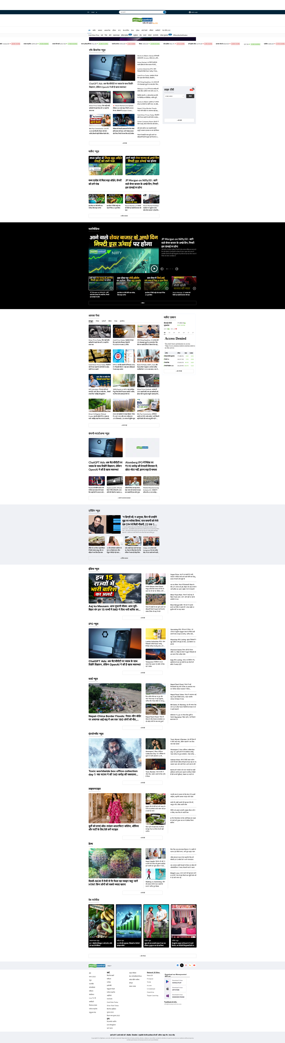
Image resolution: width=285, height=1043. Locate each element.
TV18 (149, 982)
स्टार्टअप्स (109, 999)
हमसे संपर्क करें (121, 1035)
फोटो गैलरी (144, 30)
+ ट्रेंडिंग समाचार (124, 558)
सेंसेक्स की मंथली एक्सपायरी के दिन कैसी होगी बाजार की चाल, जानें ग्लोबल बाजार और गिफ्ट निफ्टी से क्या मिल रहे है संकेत (123, 131)
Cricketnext (151, 989)
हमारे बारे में (113, 1035)
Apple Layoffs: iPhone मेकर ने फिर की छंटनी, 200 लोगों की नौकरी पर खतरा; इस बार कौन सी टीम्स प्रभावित (114, 490)
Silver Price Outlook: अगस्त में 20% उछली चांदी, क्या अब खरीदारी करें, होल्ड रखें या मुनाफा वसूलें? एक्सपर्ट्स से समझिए (148, 391)
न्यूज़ (90, 980)
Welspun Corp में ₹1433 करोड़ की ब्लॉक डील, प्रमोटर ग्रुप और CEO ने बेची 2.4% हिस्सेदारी (147, 90)
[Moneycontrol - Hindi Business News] (142, 21)
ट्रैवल (137, 30)
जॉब (140, 35)
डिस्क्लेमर (134, 1035)
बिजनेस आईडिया (111, 1009)
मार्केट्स (91, 991)
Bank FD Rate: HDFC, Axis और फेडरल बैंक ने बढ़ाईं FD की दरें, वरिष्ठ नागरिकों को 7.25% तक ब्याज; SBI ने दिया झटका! (147, 367)
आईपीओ (109, 995)
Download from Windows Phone (175, 995)
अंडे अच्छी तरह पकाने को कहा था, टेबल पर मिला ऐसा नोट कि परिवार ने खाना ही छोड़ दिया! (133, 550)
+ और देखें (179, 120)
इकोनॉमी (109, 985)
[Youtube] (194, 965)
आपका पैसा (107, 30)
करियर (160, 1035)
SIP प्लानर (110, 1028)
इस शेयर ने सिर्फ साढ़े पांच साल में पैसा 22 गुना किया (113, 207)
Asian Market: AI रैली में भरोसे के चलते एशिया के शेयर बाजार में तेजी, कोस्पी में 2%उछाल (147, 63)
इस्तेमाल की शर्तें (152, 1035)
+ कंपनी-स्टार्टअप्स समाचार (124, 498)
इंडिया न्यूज (94, 568)
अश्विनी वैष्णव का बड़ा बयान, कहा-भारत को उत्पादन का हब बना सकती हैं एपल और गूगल (133, 490)
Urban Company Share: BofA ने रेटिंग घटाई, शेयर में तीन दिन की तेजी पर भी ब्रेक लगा (148, 123)
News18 (150, 975)
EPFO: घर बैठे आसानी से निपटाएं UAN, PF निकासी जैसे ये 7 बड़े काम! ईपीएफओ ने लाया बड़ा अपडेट (124, 367)
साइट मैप (165, 1035)
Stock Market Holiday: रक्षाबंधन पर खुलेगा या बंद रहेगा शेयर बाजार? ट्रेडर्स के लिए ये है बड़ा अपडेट (151, 208)
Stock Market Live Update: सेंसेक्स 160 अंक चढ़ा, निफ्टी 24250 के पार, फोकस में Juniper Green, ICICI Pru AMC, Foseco (123, 108)
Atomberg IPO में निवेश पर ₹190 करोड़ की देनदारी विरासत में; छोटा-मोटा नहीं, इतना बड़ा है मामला (141, 466)
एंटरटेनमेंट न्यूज (96, 733)
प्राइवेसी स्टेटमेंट (143, 1035)
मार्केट (94, 30)
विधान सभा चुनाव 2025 (113, 1015)
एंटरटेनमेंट (155, 35)
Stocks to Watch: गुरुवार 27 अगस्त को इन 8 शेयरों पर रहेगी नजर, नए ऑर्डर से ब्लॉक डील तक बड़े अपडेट (148, 103)
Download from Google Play (175, 981)
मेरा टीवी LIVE (166, 30)
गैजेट (106, 35)
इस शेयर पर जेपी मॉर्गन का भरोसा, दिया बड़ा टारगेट (96, 207)
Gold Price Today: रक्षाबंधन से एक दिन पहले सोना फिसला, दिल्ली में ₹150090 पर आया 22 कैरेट (147, 76)
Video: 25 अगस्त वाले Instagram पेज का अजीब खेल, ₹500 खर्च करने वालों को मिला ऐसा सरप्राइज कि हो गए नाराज (151, 550)
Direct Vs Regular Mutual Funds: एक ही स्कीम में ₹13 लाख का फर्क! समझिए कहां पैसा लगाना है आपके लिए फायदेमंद (99, 416)
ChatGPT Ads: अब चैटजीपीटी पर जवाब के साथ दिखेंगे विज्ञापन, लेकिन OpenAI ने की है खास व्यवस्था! (111, 85)
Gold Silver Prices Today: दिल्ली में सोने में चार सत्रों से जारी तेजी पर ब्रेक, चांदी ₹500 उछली (148, 116)
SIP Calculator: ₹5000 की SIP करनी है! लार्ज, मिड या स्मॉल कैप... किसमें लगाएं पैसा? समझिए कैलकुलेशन (99, 391)
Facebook (177, 965)
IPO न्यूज (93, 623)
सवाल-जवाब (132, 986)
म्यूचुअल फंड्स (111, 989)
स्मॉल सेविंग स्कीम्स (134, 979)
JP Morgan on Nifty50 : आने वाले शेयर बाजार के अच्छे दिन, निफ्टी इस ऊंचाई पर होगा (141, 184)
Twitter (182, 965)
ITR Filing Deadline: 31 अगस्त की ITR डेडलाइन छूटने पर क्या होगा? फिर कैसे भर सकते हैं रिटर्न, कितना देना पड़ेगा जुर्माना (148, 83)
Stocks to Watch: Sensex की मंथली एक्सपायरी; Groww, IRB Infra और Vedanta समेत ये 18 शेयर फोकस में (148, 57)
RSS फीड (172, 1035)
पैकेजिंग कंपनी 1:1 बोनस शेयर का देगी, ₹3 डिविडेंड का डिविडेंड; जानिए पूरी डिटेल (147, 96)
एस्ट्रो (144, 35)
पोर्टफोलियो (92, 987)
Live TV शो (92, 998)
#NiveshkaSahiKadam (180, 35)
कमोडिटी (157, 30)
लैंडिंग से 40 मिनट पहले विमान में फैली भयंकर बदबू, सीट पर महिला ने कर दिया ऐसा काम (97, 550)
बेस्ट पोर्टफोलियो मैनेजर (135, 976)
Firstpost (150, 979)
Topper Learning (152, 995)
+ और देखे (124, 143)
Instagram (186, 965)
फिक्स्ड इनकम (93, 1005)
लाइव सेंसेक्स (132, 973)
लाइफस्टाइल (116, 35)
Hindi (92, 12)
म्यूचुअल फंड (92, 1012)
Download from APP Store (175, 988)
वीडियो (151, 30)
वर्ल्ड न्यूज (93, 678)
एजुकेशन (135, 35)
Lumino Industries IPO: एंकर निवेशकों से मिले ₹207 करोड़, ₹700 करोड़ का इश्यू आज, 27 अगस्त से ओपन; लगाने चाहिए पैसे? (148, 70)
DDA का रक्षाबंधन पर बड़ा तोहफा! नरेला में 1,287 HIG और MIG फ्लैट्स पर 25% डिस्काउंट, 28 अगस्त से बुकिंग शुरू (124, 416)
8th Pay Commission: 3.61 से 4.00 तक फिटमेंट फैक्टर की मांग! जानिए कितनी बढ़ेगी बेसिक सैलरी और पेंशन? (99, 131)
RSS (190, 965)
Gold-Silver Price (94, 35)
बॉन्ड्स (131, 983)
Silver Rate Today (113, 1005)
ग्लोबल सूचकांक (164, 35)
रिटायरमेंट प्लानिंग (111, 1021)
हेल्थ (132, 30)
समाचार (100, 30)
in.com (149, 985)
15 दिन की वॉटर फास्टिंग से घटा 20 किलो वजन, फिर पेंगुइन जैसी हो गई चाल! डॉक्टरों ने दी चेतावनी (114, 550)
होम (89, 30)
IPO (119, 30)
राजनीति (91, 984)
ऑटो (110, 35)
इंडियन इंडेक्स (124, 35)
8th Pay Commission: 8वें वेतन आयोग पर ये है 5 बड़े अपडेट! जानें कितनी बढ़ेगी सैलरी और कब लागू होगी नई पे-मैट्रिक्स (148, 416)
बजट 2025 (92, 977)
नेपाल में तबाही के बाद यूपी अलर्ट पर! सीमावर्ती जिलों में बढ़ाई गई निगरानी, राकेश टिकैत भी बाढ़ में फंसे (148, 136)
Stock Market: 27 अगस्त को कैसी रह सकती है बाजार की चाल (133, 208)
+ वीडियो (142, 303)
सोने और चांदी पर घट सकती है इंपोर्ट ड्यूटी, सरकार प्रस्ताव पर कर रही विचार (148, 129)
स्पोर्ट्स (149, 35)
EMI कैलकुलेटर (111, 1025)
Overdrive (150, 992)
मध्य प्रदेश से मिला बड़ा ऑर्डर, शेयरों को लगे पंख (105, 182)
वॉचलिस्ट (91, 994)
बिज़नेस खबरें (110, 975)
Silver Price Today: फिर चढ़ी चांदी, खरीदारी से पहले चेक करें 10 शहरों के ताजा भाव (99, 108)
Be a (155, 23)
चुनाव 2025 (110, 1012)
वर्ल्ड (102, 35)
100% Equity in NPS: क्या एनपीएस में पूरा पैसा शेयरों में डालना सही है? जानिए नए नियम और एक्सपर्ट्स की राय (123, 391)
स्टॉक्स (109, 982)
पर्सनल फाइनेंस (93, 1009)
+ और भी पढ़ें (124, 425)
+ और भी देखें (179, 371)
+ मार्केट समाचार (124, 216)
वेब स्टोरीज (126, 30)
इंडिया (114, 30)
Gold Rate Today (112, 1002)
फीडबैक (129, 1035)
